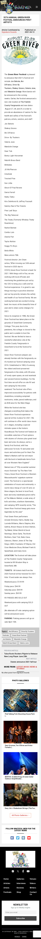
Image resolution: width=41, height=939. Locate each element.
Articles (7, 883)
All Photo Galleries (20, 815)
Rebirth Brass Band (9, 643)
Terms (24, 936)
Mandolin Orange (15, 92)
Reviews (20, 888)
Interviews (21, 883)
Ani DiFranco (13, 631)
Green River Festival (19, 635)
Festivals (6, 635)
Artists (6, 888)
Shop (19, 892)
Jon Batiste (15, 81)
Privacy (17, 936)
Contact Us (33, 893)
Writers (33, 888)
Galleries (20, 879)
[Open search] (30, 7)
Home (6, 879)
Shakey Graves (18, 88)
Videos (33, 883)
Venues (33, 879)
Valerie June (30, 88)
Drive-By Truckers (27, 631)
